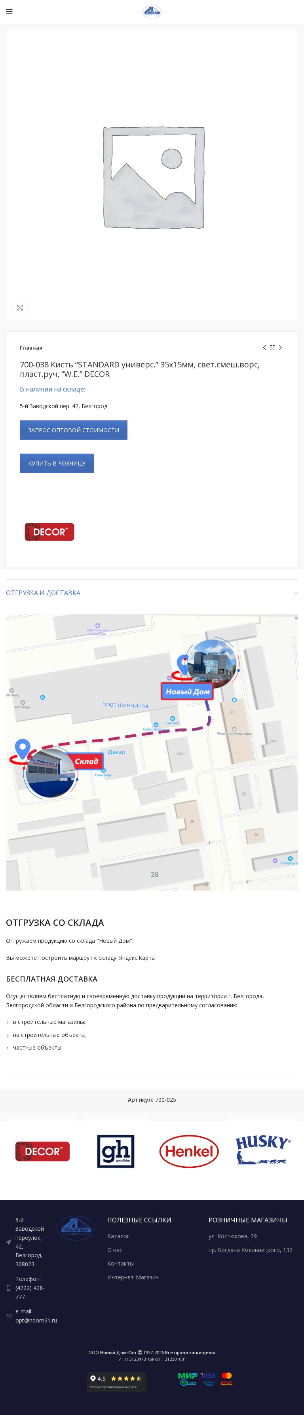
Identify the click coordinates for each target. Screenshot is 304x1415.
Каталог (118, 1236)
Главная (31, 347)
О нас (114, 1250)
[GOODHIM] (115, 1151)
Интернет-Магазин (133, 1277)
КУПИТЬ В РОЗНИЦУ (57, 463)
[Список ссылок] (25, 1242)
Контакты (120, 1263)
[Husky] (262, 1151)
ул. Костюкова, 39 (233, 1236)
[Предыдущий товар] (264, 348)
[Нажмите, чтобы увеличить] (20, 308)
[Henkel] (189, 1151)
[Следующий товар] (280, 348)
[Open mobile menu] (9, 12)
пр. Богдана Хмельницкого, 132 (251, 1250)
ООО (112, 1352)
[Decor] (49, 532)
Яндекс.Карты (137, 957)
